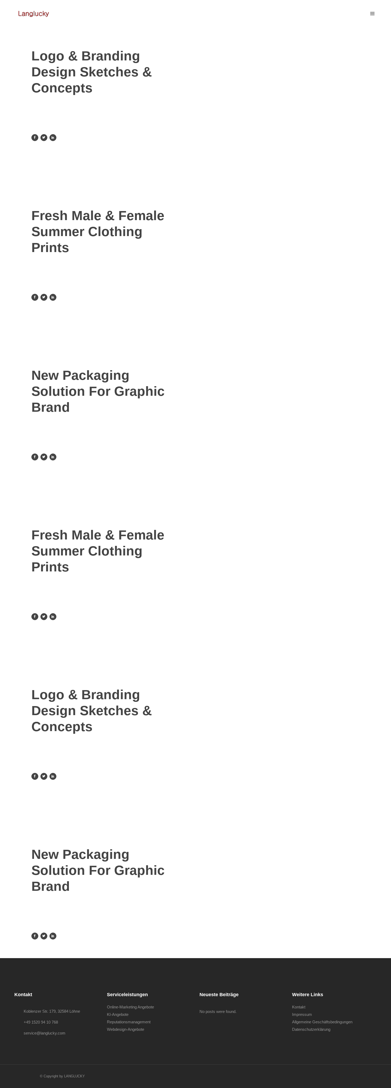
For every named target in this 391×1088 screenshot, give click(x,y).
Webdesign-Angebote (125, 1029)
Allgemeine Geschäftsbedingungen (322, 1022)
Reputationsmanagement (129, 1022)
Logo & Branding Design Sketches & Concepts (91, 71)
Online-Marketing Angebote (130, 1007)
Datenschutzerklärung (311, 1029)
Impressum (302, 1014)
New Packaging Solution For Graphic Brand (98, 391)
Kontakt (298, 1007)
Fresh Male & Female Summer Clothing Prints (97, 231)
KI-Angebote (117, 1014)
